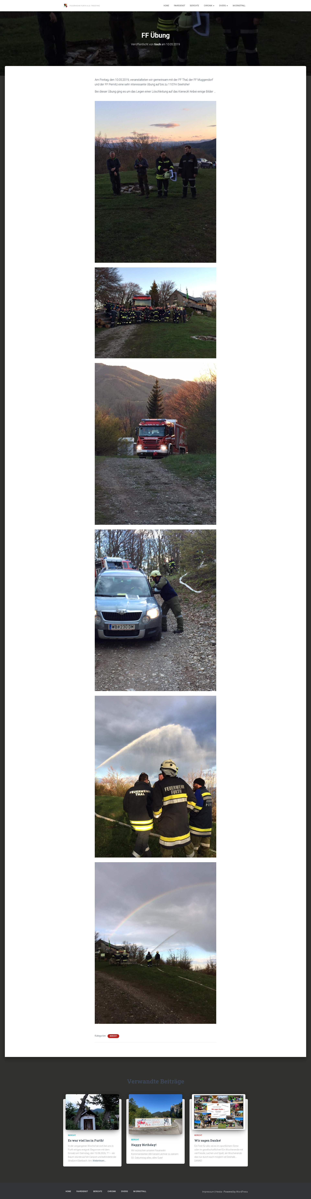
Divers (222, 6)
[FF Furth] (82, 5)
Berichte (194, 6)
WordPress (242, 1191)
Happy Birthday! (143, 1145)
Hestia (219, 1191)
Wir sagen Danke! (207, 1140)
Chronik (208, 6)
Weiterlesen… (99, 1160)
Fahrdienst (179, 6)
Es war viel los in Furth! (86, 1140)
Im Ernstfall (239, 6)
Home (166, 6)
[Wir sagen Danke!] (218, 1111)
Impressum (208, 1191)
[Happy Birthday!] (155, 1114)
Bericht (113, 1036)
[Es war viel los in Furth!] (92, 1111)
